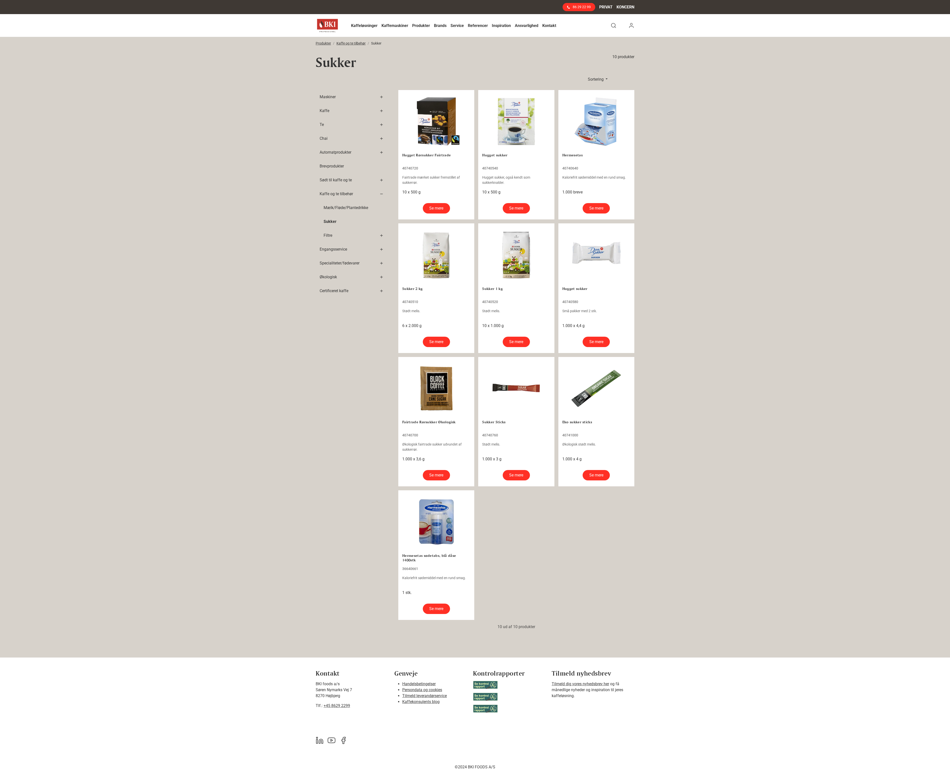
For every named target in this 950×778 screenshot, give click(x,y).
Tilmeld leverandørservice (424, 695)
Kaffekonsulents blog (421, 701)
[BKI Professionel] (327, 25)
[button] (364, 26)
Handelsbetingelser (419, 684)
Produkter (323, 43)
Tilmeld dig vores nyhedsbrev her (580, 684)
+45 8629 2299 (337, 705)
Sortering (596, 79)
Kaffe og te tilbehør (351, 43)
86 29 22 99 (581, 7)
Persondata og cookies (422, 689)
